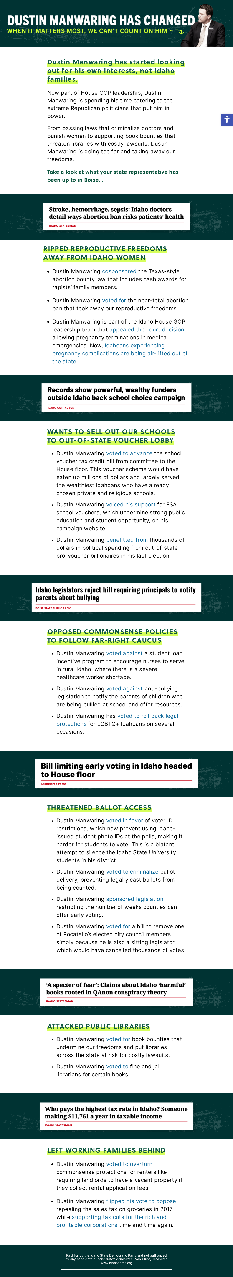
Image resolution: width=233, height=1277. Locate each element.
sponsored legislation (134, 899)
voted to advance (129, 453)
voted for (114, 300)
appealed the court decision (146, 329)
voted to (117, 1066)
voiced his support (131, 504)
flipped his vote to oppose (141, 1201)
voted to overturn (129, 1164)
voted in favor (124, 820)
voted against (124, 653)
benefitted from (127, 539)
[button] (227, 120)
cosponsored (119, 271)
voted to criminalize (132, 871)
